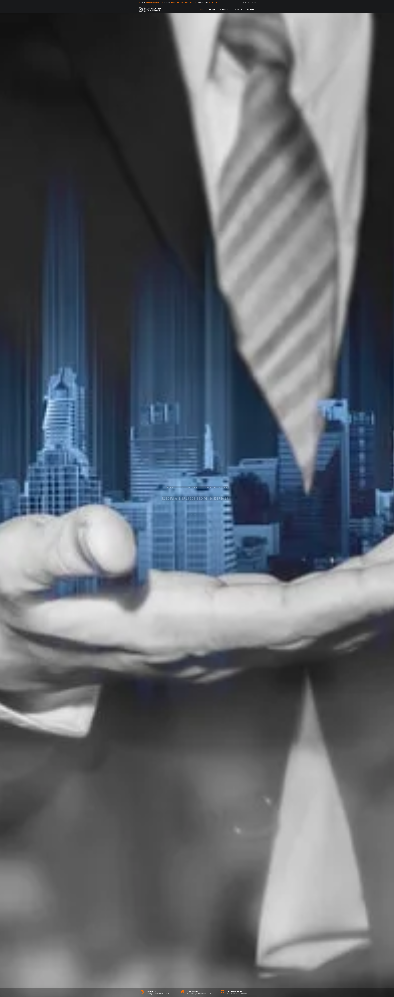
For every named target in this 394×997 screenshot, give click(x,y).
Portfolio (238, 9)
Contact (251, 9)
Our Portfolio (197, 513)
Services (224, 9)
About (212, 9)
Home (202, 9)
